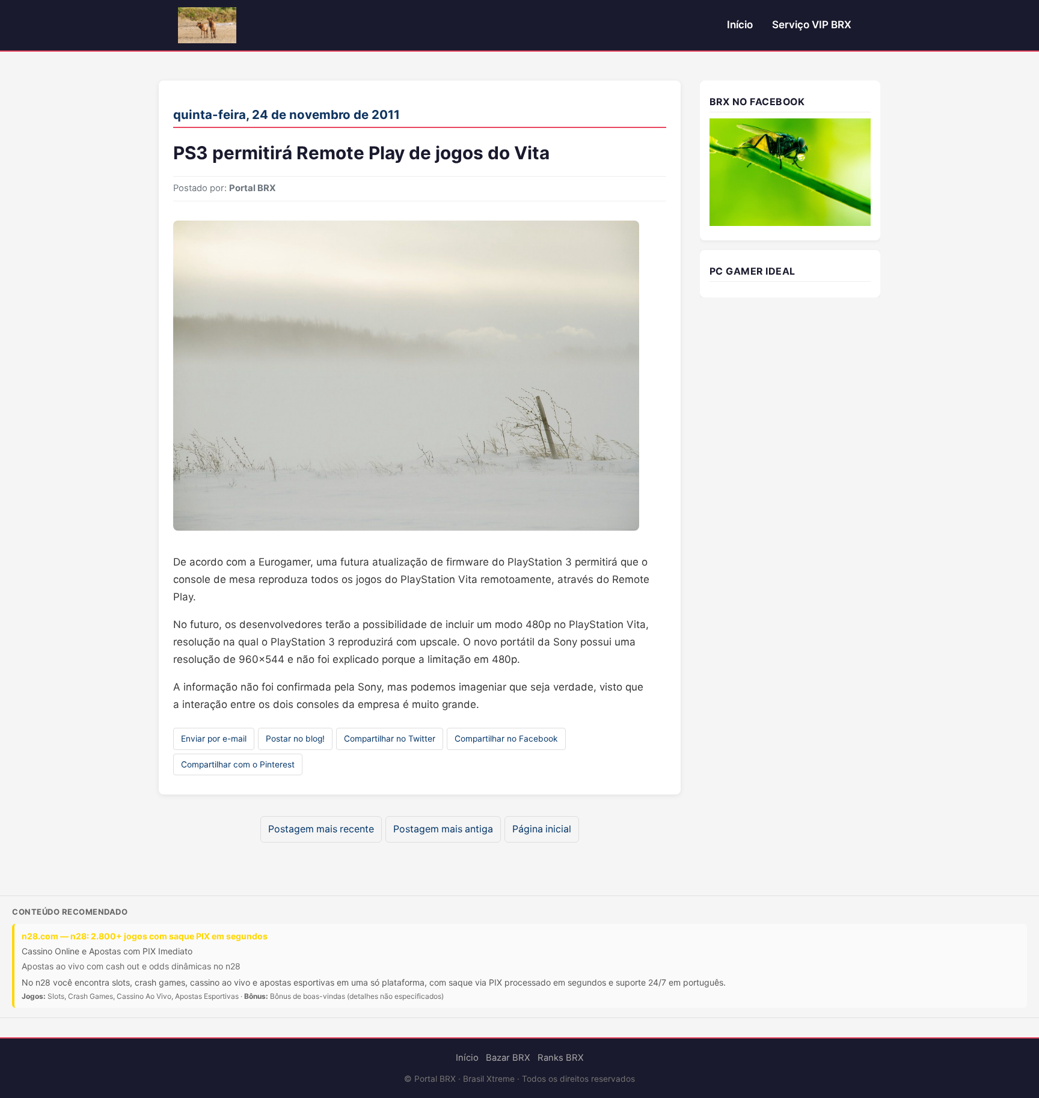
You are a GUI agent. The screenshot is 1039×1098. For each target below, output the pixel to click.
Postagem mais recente (321, 829)
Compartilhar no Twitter (389, 738)
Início (740, 25)
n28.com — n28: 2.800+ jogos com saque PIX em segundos (145, 936)
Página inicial (541, 829)
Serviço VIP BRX (811, 25)
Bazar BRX (508, 1057)
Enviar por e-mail (214, 738)
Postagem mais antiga (443, 829)
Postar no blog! (295, 738)
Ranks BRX (561, 1057)
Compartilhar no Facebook (506, 738)
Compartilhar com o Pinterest (238, 764)
